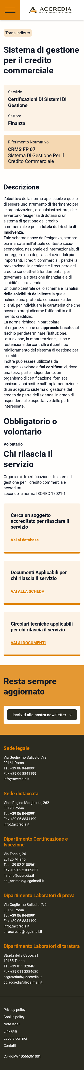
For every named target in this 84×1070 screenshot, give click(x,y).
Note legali (12, 1024)
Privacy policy (15, 1010)
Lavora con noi (15, 1038)
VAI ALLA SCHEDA (27, 591)
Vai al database (25, 540)
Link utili (10, 1031)
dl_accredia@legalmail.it (23, 931)
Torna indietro (17, 33)
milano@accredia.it (19, 875)
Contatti (10, 1046)
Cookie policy (14, 1017)
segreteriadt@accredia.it (23, 977)
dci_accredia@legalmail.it (24, 881)
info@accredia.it (16, 779)
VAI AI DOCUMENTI (28, 642)
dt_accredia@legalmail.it (23, 982)
